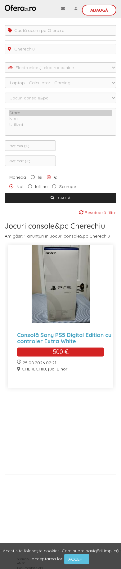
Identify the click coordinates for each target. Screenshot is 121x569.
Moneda (17, 177)
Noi (19, 186)
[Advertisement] (60, 433)
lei (40, 177)
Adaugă (99, 10)
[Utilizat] (60, 125)
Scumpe (67, 186)
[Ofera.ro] (20, 7)
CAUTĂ (63, 197)
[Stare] (60, 113)
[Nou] (60, 119)
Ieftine (41, 186)
